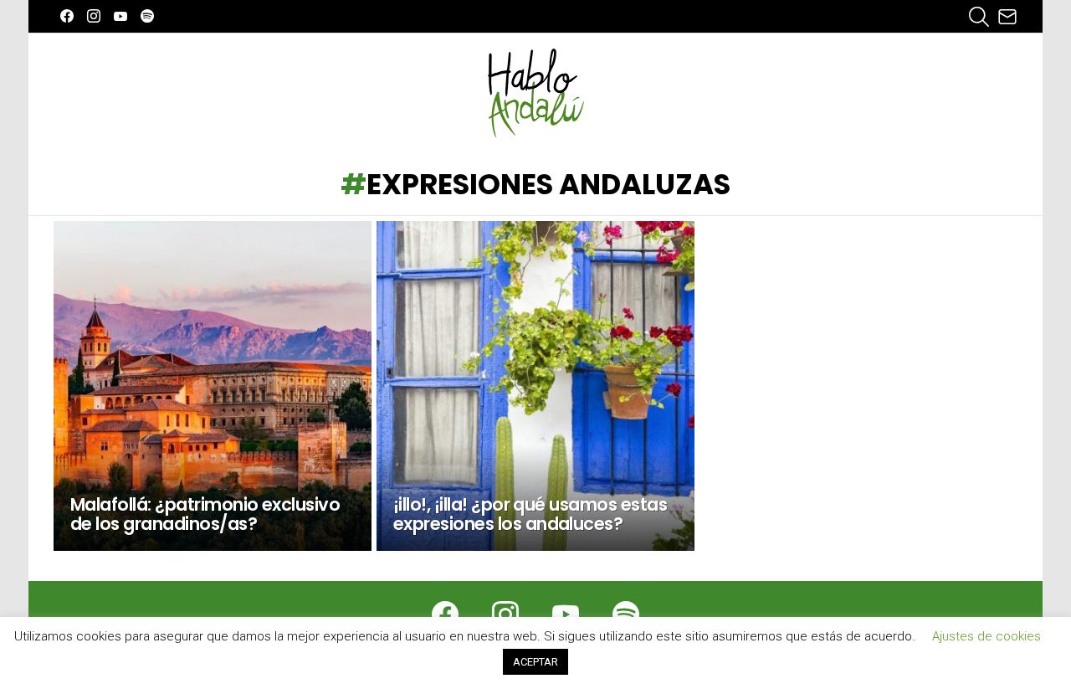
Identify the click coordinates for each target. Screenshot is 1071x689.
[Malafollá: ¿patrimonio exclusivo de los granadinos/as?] (213, 386)
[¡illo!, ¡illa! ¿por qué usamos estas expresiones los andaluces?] (535, 386)
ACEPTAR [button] (535, 662)
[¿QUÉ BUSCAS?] (979, 16)
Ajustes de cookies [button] (986, 636)
